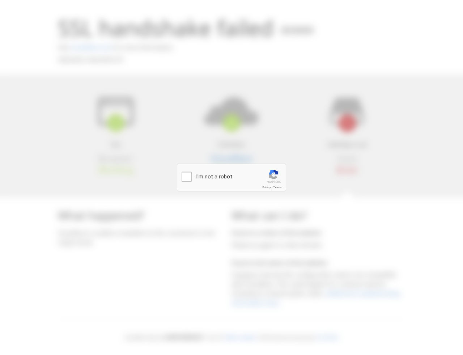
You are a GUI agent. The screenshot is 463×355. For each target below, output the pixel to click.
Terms (277, 187)
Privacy (266, 187)
